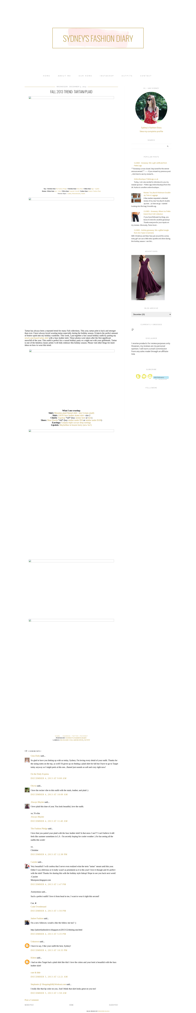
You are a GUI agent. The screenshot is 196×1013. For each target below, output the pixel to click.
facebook (66, 736)
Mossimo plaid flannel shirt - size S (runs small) (74, 413)
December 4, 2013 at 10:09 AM (49, 794)
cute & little (35, 972)
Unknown (35, 941)
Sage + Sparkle (95, 188)
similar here (80, 418)
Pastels (83, 193)
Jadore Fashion (37, 918)
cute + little (58, 191)
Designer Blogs (103, 1011)
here (90, 418)
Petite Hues (80, 188)
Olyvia (33, 786)
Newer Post (29, 1004)
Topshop (62, 418)
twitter (75, 736)
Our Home (85, 76)
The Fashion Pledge (61, 188)
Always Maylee (37, 802)
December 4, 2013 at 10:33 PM (49, 950)
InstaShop (107, 76)
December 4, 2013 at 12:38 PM (49, 854)
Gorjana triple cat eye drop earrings (76, 422)
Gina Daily (35, 756)
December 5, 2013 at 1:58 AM (48, 993)
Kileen (33, 958)
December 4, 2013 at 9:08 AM (48, 778)
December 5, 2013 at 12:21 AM (49, 977)
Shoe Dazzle (52, 420)
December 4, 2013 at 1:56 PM (48, 911)
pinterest (84, 736)
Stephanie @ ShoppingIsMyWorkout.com (48, 984)
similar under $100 (93, 420)
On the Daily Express (40, 774)
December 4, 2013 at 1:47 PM (48, 884)
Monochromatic (76, 193)
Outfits (127, 76)
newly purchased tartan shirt (36, 338)
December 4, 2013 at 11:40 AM (49, 821)
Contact (146, 76)
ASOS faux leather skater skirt (71, 415)
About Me (64, 76)
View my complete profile (151, 131)
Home (46, 76)
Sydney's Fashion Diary (98, 38)
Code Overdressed (38, 906)
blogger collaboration (71, 740)
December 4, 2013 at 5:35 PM (48, 934)
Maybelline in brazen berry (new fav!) (76, 425)
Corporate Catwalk (74, 191)
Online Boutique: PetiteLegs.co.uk (146, 179)
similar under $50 (75, 420)
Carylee (34, 862)
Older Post (113, 1004)
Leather (69, 193)
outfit (87, 740)
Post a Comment (32, 1000)
